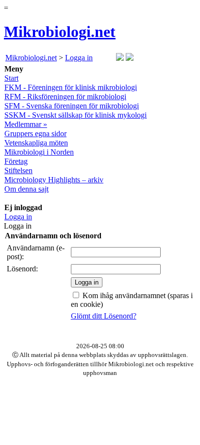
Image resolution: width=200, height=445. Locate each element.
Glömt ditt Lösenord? (103, 316)
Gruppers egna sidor (35, 133)
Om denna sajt (26, 189)
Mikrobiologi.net (60, 31)
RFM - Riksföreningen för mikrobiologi (65, 96)
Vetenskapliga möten (36, 143)
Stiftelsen (18, 170)
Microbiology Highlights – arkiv (53, 180)
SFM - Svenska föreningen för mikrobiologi (71, 106)
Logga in (79, 57)
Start (11, 78)
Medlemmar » (25, 124)
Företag (16, 161)
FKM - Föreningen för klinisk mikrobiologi (70, 87)
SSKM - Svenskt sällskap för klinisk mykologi (75, 115)
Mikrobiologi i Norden (39, 152)
